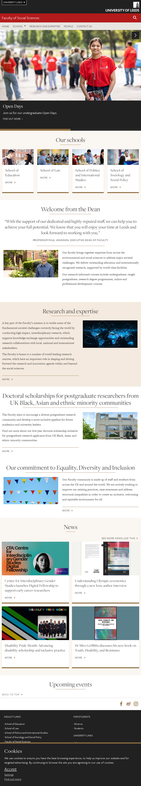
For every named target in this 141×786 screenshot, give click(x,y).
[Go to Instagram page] (136, 704)
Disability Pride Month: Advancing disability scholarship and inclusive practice (35, 648)
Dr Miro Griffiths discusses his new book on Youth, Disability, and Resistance (105, 648)
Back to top (10, 694)
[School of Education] (18, 157)
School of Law (50, 170)
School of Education (12, 172)
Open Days (35, 130)
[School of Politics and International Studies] (88, 157)
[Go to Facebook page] (121, 704)
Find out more (12, 779)
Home (5, 26)
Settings (9, 775)
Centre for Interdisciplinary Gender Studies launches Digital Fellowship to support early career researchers (31, 585)
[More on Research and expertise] (110, 334)
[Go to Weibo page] (128, 704)
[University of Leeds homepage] (122, 7)
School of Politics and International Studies (87, 175)
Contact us (84, 26)
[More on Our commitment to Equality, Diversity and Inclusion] (30, 490)
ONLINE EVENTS (105, 130)
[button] (135, 18)
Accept (10, 769)
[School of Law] (53, 157)
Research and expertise (45, 26)
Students (78, 728)
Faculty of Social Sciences (20, 17)
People (68, 26)
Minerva (78, 724)
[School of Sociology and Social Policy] (123, 157)
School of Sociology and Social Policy (120, 175)
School (18, 26)
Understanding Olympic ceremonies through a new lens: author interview (101, 583)
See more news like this (118, 538)
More (9, 182)
